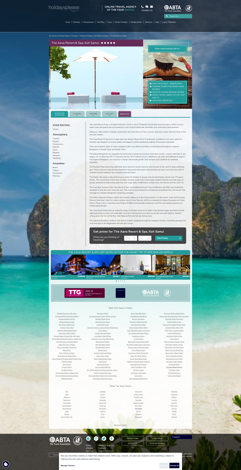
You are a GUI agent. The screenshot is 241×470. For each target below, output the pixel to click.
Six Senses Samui (174, 364)
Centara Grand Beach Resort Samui (174, 325)
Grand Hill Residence (174, 333)
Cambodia (102, 392)
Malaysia (67, 397)
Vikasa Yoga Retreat (174, 376)
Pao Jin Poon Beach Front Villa (67, 347)
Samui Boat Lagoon (102, 356)
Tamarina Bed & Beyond (102, 367)
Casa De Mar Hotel (103, 325)
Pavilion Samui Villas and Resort (138, 347)
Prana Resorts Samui (138, 350)
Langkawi (174, 394)
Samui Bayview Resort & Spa (67, 356)
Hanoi (174, 414)
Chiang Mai (67, 403)
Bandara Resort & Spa (103, 319)
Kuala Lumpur (138, 394)
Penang (174, 397)
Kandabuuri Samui (138, 336)
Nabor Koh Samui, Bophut (67, 345)
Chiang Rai (102, 403)
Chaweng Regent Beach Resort (67, 331)
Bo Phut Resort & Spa (174, 322)
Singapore (103, 400)
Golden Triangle (138, 403)
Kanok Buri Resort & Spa (174, 336)
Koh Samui (138, 409)
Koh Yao (174, 409)
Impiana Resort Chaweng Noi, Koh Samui (67, 336)
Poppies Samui (102, 350)
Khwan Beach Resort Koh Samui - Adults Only (67, 339)
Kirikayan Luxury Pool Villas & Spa (103, 339)
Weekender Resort (66, 379)
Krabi (67, 411)
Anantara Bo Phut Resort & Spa (174, 314)
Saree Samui (103, 362)
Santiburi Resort (67, 362)
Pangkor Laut (138, 397)
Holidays (74, 36)
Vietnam (174, 417)
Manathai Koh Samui (103, 342)
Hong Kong (138, 392)
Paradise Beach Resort (103, 347)
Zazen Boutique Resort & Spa (138, 379)
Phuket (174, 411)
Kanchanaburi (67, 406)
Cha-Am (174, 400)
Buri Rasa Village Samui (67, 325)
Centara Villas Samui (67, 328)
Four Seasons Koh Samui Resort (138, 333)
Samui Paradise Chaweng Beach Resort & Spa (67, 359)
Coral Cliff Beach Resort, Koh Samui (138, 331)
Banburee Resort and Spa (67, 319)
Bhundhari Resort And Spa (138, 322)
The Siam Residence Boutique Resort (66, 376)
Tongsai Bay (138, 376)
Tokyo (67, 394)
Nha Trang (138, 417)
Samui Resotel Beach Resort (102, 359)
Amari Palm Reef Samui (138, 314)
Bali (67, 392)
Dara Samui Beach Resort (67, 333)
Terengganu (67, 400)
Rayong (66, 414)
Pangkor (102, 397)
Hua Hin (174, 403)
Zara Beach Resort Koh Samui (102, 379)
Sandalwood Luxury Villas (174, 359)
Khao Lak (103, 406)
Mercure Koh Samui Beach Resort (138, 342)
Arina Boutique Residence (138, 316)
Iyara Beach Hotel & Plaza (102, 336)
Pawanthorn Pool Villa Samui (174, 347)
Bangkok (138, 400)
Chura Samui (102, 331)
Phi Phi (138, 411)
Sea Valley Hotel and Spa (174, 362)
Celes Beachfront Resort (138, 325)
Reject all (164, 465)
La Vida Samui (138, 339)
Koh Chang (138, 406)
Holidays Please (64, 36)
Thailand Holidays (86, 36)
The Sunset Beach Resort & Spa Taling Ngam (102, 376)
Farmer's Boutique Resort (102, 333)
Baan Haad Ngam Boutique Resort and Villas (174, 316)
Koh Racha (102, 409)
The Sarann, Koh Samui (138, 373)
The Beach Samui (67, 370)
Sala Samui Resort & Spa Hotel (138, 353)
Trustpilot (120, 290)
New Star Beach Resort (102, 345)
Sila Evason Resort (103, 364)
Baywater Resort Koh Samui (174, 319)
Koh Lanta (174, 406)
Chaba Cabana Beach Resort (138, 328)
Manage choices (68, 465)
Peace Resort (67, 350)
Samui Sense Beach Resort (138, 359)
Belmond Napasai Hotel (66, 322)
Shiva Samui (67, 364)
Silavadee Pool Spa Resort (138, 364)
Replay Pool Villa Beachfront (174, 350)
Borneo (103, 394)
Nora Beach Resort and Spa (174, 345)
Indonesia (174, 392)
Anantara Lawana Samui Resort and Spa (102, 316)
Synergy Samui (67, 367)
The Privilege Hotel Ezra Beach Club (66, 373)
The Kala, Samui (138, 370)
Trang (103, 414)
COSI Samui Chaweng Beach (174, 331)
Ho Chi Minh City (66, 417)
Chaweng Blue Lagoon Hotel (174, 328)
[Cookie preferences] (5, 464)
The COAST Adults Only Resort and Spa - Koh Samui (104, 370)
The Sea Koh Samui (174, 373)
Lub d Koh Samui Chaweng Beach (67, 342)
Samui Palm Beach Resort (174, 356)
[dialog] (120, 461)
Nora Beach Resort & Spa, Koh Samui (138, 345)
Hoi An (102, 417)
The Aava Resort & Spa (118, 36)
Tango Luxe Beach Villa (138, 367)
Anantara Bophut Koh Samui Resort (66, 316)
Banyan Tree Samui (138, 319)
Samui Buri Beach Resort (138, 356)
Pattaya (102, 411)
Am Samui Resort (102, 314)
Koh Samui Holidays (101, 36)
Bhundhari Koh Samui (103, 322)
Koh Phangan (67, 409)
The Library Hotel (174, 370)
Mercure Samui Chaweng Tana (174, 342)
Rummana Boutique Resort (102, 353)
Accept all (174, 465)
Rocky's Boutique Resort (66, 353)
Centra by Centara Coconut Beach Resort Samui (102, 328)
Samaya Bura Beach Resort (174, 353)
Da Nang (138, 414)
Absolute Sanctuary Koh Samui (67, 314)
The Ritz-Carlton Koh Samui (103, 373)
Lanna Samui (174, 339)
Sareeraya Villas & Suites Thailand (138, 362)
